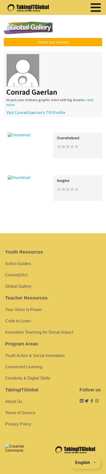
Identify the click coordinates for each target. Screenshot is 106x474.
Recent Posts (20, 127)
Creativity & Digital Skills (27, 378)
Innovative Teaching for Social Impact (39, 332)
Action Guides (18, 264)
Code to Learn (18, 321)
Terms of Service (20, 413)
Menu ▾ (81, 28)
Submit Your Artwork (53, 42)
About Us (13, 401)
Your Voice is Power (23, 309)
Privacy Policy (18, 424)
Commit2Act (16, 275)
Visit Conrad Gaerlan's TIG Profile (35, 112)
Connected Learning (23, 367)
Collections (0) (45, 127)
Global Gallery (28, 28)
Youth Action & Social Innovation (35, 355)
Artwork (66, 127)
